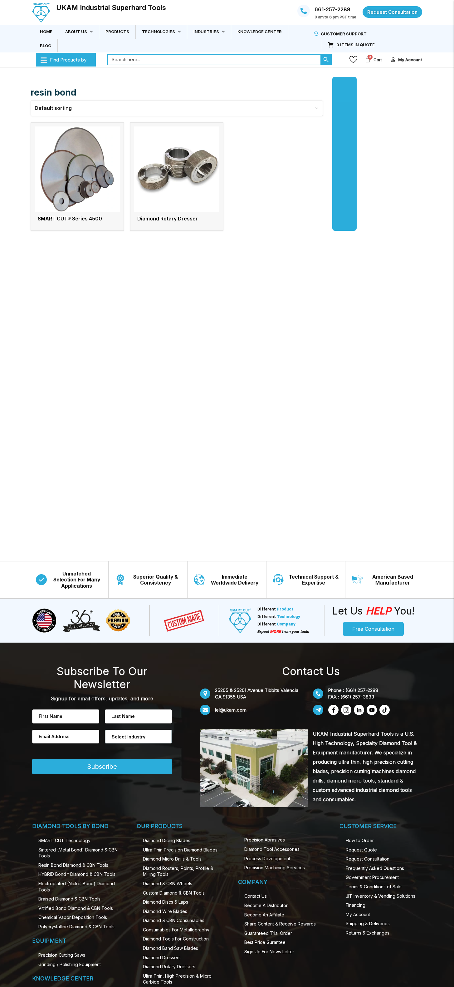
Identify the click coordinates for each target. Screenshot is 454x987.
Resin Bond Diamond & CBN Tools (73, 865)
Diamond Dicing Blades (166, 840)
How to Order (360, 840)
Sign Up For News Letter (269, 951)
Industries (206, 31)
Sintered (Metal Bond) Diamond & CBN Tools (78, 853)
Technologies (158, 31)
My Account (358, 914)
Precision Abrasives (264, 839)
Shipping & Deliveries (368, 923)
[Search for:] (213, 59)
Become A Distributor (266, 905)
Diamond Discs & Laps (165, 902)
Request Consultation (367, 858)
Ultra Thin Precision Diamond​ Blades (180, 849)
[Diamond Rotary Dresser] (176, 169)
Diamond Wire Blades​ (165, 911)
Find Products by (68, 59)
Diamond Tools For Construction (176, 938)
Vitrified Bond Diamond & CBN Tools (75, 908)
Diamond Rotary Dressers (169, 966)
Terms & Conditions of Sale (374, 886)
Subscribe (102, 766)
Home (46, 31)
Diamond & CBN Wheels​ (167, 883)
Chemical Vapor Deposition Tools (72, 917)
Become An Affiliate (264, 914)
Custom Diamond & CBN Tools (174, 893)
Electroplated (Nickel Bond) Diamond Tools (76, 886)
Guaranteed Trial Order (268, 933)
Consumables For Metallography (176, 929)
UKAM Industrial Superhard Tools (111, 7)
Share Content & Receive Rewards (280, 923)
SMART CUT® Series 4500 (70, 218)
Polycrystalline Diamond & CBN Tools (76, 926)
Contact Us (255, 896)
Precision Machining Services (274, 867)
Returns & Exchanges (367, 932)
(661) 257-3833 (357, 697)
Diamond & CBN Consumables (173, 920)
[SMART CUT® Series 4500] (77, 169)
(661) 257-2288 (361, 690)
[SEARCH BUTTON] (326, 59)
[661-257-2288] (303, 11)
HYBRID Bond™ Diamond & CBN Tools (76, 874)
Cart (377, 59)
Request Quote (361, 849)
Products (117, 31)
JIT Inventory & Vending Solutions (380, 896)
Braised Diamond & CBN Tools (69, 898)
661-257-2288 (332, 9)
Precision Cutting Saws (61, 955)
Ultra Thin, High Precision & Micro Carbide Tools (177, 979)
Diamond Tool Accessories (272, 849)
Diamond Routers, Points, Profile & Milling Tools (178, 871)
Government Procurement (372, 877)
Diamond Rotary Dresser (167, 218)
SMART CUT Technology (64, 840)
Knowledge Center (259, 31)
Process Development (267, 858)
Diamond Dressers (162, 957)
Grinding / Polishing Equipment (69, 964)
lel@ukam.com (231, 710)
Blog (45, 45)
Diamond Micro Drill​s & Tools (172, 858)
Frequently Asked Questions (375, 868)
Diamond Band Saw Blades (170, 948)
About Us (76, 31)
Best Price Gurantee (265, 942)
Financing (355, 905)
